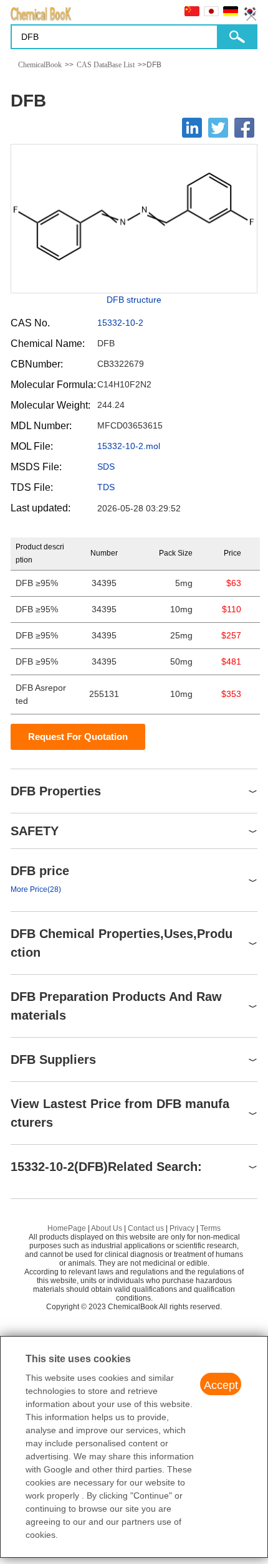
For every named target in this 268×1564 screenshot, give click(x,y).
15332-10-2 (120, 323)
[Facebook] (244, 128)
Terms (210, 1228)
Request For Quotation (78, 736)
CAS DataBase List (106, 64)
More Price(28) (36, 889)
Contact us (146, 1228)
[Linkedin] (192, 128)
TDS (106, 487)
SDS (106, 467)
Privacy (182, 1228)
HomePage (66, 1228)
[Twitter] (218, 128)
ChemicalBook (40, 64)
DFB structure (134, 300)
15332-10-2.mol (128, 446)
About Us (106, 1228)
